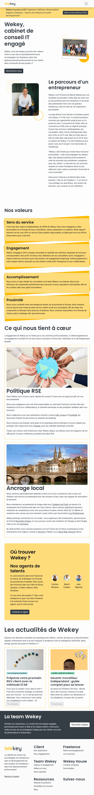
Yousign (37, 426)
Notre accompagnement (73, 750)
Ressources (44, 779)
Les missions (69, 754)
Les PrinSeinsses (76, 513)
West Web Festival (66, 532)
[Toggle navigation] (86, 3)
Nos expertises (40, 750)
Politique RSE (23, 391)
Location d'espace (71, 765)
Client (39, 746)
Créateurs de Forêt (60, 504)
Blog (36, 789)
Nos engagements (42, 754)
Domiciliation (68, 768)
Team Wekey (45, 761)
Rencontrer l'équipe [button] (79, 725)
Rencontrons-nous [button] (14, 71)
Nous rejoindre (40, 772)
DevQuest (24, 524)
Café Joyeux (60, 415)
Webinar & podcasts (42, 783)
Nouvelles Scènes (23, 521)
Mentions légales (11, 776)
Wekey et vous (40, 768)
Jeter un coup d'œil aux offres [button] (75, 13)
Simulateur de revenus (43, 786)
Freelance (71, 746)
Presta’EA (73, 415)
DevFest (41, 532)
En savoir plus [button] (13, 704)
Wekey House (75, 761)
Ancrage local (25, 488)
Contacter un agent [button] (20, 612)
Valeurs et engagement (44, 765)
